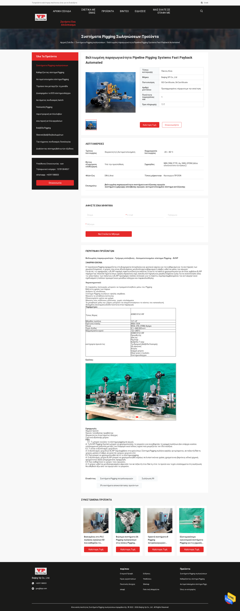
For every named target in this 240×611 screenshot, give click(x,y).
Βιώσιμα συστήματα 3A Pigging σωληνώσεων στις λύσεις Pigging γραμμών (127, 540)
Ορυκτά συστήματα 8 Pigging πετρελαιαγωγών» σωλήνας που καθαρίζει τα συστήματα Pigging (159, 540)
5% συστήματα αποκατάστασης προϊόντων (119, 485)
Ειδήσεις (146, 574)
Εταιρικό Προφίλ (126, 574)
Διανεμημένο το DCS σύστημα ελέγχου (53, 93)
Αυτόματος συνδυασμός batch (49, 100)
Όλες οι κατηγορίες (188, 589)
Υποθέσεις (147, 579)
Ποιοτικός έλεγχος (127, 584)
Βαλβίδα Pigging (43, 128)
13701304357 (63, 169)
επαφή (122, 589)
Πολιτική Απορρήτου (151, 589)
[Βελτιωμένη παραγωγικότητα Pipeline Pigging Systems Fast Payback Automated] (111, 92)
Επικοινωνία (55, 183)
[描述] (201, 11)
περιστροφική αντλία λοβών (49, 114)
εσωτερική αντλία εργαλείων (49, 121)
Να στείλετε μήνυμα (108, 234)
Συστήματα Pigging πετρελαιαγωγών (116, 478)
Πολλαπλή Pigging (44, 107)
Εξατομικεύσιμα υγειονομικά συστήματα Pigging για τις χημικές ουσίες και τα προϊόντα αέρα (191, 540)
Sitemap (146, 584)
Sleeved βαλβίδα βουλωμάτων (49, 135)
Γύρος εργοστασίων (128, 579)
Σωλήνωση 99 (148, 478)
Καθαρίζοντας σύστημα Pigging (50, 72)
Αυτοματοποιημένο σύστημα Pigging (52, 79)
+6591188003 (53, 175)
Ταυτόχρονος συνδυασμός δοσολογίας (53, 142)
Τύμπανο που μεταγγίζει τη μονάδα (52, 86)
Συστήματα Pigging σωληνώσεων (90, 42)
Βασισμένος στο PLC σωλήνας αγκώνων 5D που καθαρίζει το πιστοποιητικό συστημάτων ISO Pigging (96, 540)
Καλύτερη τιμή (149, 125)
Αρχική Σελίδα (66, 42)
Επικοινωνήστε (172, 125)
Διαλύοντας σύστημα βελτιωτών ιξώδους (55, 149)
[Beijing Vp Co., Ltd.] (41, 17)
